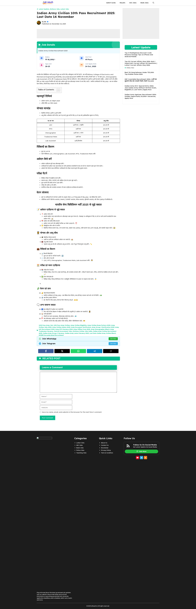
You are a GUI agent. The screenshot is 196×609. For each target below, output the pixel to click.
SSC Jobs (132, 3)
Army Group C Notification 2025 (103, 327)
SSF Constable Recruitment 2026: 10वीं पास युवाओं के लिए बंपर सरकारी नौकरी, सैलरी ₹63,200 (141, 80)
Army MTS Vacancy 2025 (64, 329)
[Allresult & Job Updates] (47, 3)
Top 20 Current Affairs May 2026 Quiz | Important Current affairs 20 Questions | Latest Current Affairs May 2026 (141, 63)
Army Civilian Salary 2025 (61, 327)
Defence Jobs (55, 9)
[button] (153, 3)
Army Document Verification (81, 327)
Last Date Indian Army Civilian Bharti (103, 333)
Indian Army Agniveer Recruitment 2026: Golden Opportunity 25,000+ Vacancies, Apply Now (140, 96)
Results (122, 3)
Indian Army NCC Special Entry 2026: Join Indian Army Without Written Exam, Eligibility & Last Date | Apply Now (140, 88)
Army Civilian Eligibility (79, 325)
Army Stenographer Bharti (100, 329)
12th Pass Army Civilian (62, 325)
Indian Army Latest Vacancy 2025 (77, 333)
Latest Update (44, 9)
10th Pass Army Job (46, 325)
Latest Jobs (65, 9)
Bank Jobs (145, 3)
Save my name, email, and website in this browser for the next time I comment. (72, 412)
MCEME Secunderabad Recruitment (51, 335)
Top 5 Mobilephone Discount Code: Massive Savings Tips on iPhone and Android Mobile (139, 54)
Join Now (113, 338)
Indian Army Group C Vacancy (53, 333)
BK (45, 22)
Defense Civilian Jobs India (82, 331)
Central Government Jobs (63, 331)
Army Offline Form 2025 (82, 329)
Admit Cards (111, 3)
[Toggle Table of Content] (57, 90)
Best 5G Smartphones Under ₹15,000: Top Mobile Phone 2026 (139, 73)
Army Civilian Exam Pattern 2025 (98, 325)
